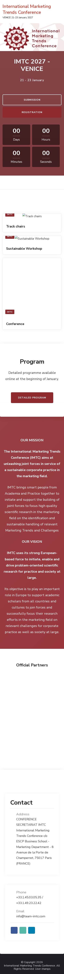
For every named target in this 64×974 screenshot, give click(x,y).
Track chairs (15, 226)
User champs (43, 969)
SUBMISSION (32, 99)
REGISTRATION (32, 112)
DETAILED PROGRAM (32, 397)
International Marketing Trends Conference (27, 9)
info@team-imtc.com (30, 916)
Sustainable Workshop (24, 248)
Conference (15, 324)
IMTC (10, 214)
